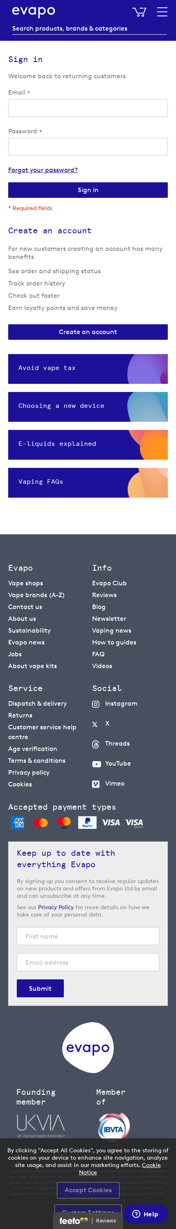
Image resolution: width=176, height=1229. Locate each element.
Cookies (20, 784)
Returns (20, 715)
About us (22, 618)
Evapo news (26, 642)
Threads (117, 743)
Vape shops (25, 583)
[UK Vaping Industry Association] (52, 1126)
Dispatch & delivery (37, 703)
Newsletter (109, 618)
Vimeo (114, 783)
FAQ (98, 654)
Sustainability (29, 630)
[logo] (88, 1071)
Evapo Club (109, 583)
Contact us (25, 607)
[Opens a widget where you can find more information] (145, 1215)
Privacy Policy (56, 906)
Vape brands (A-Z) (36, 595)
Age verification (32, 749)
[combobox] (89, 28)
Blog (99, 607)
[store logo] (33, 12)
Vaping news (111, 630)
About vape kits (32, 666)
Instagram (121, 703)
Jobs (15, 654)
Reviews (104, 595)
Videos (102, 666)
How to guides (114, 642)
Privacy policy (29, 772)
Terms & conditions (36, 760)
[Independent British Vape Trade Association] (132, 1127)
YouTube (118, 763)
